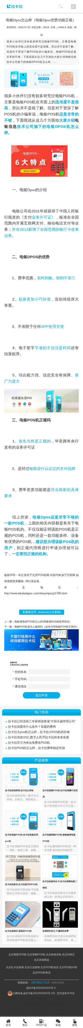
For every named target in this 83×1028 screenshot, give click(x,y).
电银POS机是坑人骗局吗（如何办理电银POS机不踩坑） (46, 626)
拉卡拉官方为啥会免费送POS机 (29, 742)
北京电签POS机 (18, 954)
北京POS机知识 (49, 967)
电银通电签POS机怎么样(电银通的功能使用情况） (43, 621)
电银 (59, 96)
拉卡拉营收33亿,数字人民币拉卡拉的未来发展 (38, 737)
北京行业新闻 (32, 967)
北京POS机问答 (68, 967)
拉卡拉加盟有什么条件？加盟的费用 (32, 726)
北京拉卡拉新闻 (15, 967)
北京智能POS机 (36, 954)
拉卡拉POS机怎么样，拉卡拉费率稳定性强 (36, 748)
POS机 (69, 96)
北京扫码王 (68, 954)
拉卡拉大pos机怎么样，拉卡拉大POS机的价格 (39, 732)
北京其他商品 (41, 959)
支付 (28, 217)
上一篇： (9, 621)
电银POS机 (26, 102)
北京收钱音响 (53, 954)
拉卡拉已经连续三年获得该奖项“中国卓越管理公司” (42, 721)
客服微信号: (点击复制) (41, 612)
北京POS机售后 (42, 972)
